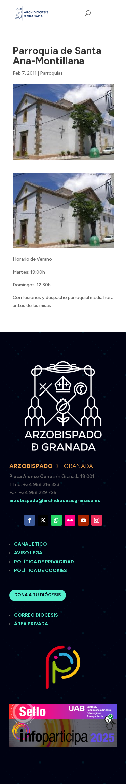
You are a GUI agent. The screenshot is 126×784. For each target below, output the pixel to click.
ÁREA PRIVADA (31, 624)
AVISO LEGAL (30, 553)
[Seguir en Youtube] (83, 520)
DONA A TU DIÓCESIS (37, 594)
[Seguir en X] (43, 520)
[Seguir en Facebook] (29, 520)
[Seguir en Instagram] (96, 520)
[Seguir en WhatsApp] (56, 520)
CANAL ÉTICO (31, 544)
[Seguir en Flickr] (70, 520)
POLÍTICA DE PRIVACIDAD (44, 562)
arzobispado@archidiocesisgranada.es (54, 500)
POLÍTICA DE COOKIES (40, 570)
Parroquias (51, 73)
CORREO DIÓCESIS (36, 615)
